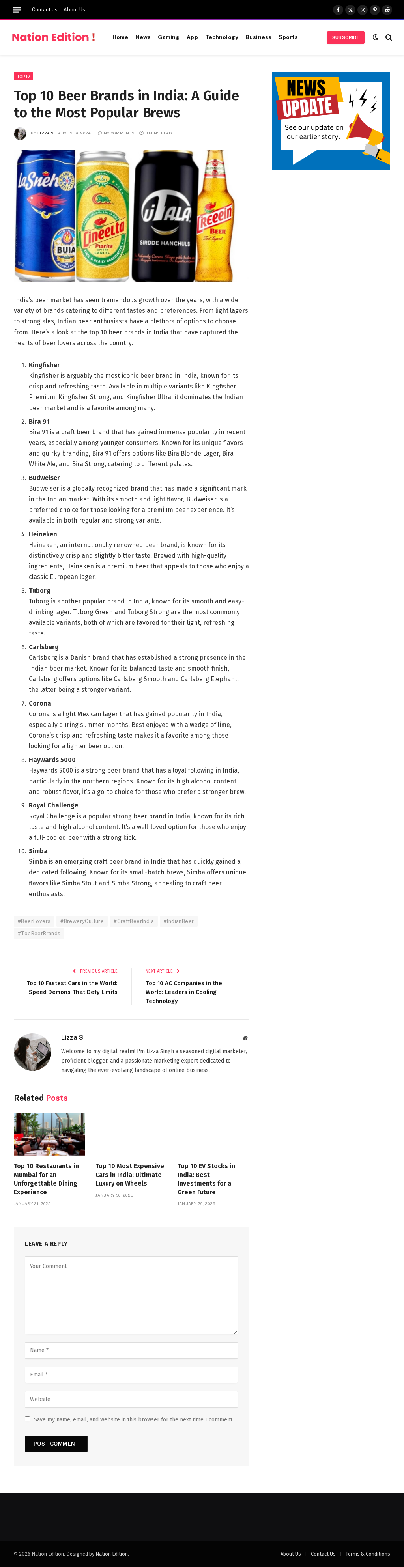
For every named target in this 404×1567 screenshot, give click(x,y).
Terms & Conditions (368, 1554)
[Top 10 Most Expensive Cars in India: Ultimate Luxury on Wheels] (131, 1134)
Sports (288, 37)
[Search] (388, 37)
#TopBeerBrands (39, 933)
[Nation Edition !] (53, 37)
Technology (221, 37)
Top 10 (23, 76)
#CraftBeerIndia (134, 921)
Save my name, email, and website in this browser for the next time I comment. (134, 1419)
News (143, 37)
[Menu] (17, 10)
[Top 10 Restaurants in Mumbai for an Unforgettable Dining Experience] (49, 1134)
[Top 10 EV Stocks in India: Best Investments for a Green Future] (213, 1134)
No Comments (119, 133)
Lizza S (45, 133)
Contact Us (45, 10)
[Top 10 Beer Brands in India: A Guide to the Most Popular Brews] (131, 216)
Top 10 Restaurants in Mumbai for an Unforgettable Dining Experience (46, 1178)
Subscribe (345, 37)
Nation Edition (111, 1554)
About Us (74, 10)
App (192, 37)
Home (120, 37)
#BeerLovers (34, 921)
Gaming (169, 37)
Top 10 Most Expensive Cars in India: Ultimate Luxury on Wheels (129, 1174)
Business (258, 37)
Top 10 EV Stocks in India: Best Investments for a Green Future (206, 1178)
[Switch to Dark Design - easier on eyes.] (375, 37)
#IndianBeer (179, 921)
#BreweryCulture (82, 921)
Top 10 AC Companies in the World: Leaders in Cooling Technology (184, 992)
